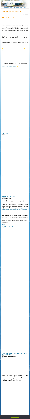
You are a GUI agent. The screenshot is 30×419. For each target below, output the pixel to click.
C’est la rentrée (5, 133)
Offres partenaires (16, 7)
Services (11, 7)
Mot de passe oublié (24, 2)
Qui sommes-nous (6, 7)
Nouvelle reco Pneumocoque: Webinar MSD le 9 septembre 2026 (14, 372)
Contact (25, 7)
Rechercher (26, 14)
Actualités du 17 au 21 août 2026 (8, 196)
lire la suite (4, 224)
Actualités (21, 7)
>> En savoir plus (4, 370)
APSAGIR (3, 295)
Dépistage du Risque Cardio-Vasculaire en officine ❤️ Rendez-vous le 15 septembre (14, 354)
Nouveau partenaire (6, 173)
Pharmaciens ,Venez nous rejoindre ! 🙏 (10, 66)
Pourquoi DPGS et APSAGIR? (7, 226)
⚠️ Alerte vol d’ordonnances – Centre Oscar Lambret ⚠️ (13, 48)
